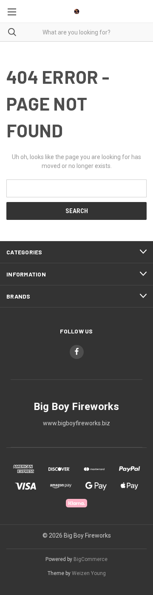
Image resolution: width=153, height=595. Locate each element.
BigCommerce (91, 559)
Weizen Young (89, 573)
